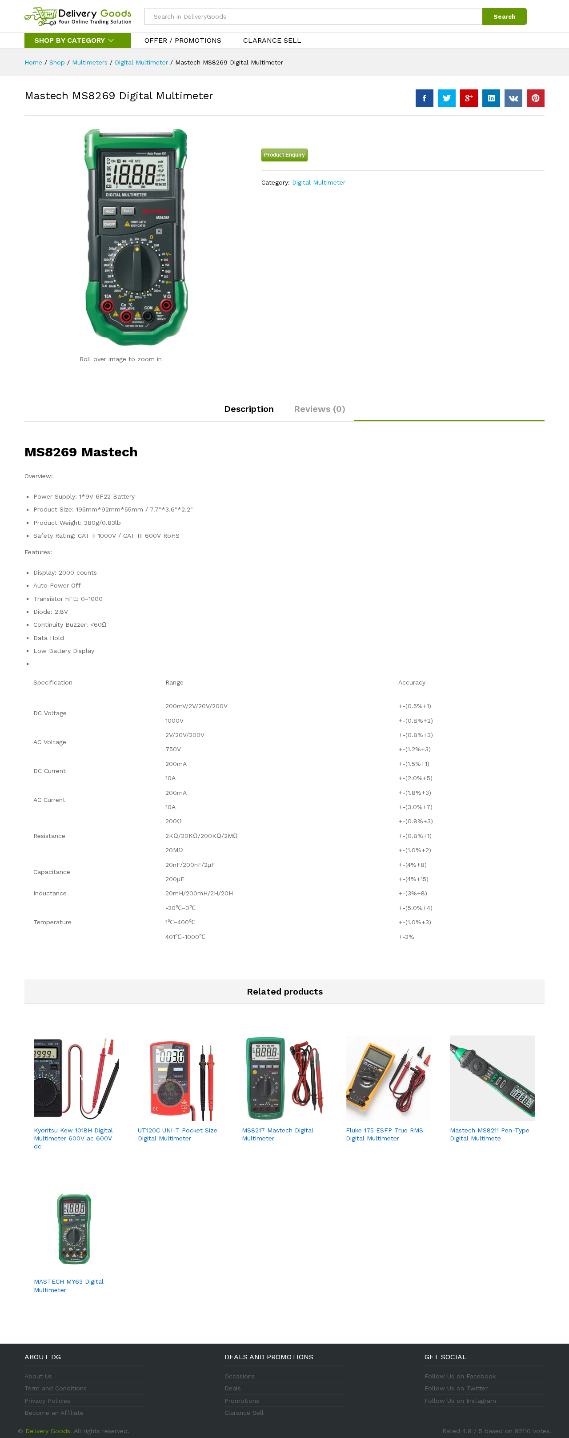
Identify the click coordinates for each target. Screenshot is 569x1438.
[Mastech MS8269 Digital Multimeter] (424, 98)
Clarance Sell (272, 40)
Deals (232, 1388)
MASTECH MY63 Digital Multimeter (69, 1285)
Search (504, 16)
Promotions (241, 1400)
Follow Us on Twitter (456, 1388)
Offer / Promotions (182, 40)
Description (249, 408)
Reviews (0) (319, 408)
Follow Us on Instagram (460, 1400)
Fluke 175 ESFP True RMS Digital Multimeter (384, 1134)
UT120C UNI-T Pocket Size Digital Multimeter (177, 1134)
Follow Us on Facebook (460, 1376)
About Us (38, 1376)
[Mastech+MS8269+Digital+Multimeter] (447, 98)
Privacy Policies (47, 1400)
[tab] (249, 412)
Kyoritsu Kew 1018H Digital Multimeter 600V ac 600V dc (73, 1138)
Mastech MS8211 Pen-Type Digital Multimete (489, 1134)
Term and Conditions (55, 1388)
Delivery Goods (47, 1430)
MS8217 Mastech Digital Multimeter (277, 1134)
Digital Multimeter (318, 182)
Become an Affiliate (54, 1412)
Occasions (239, 1376)
